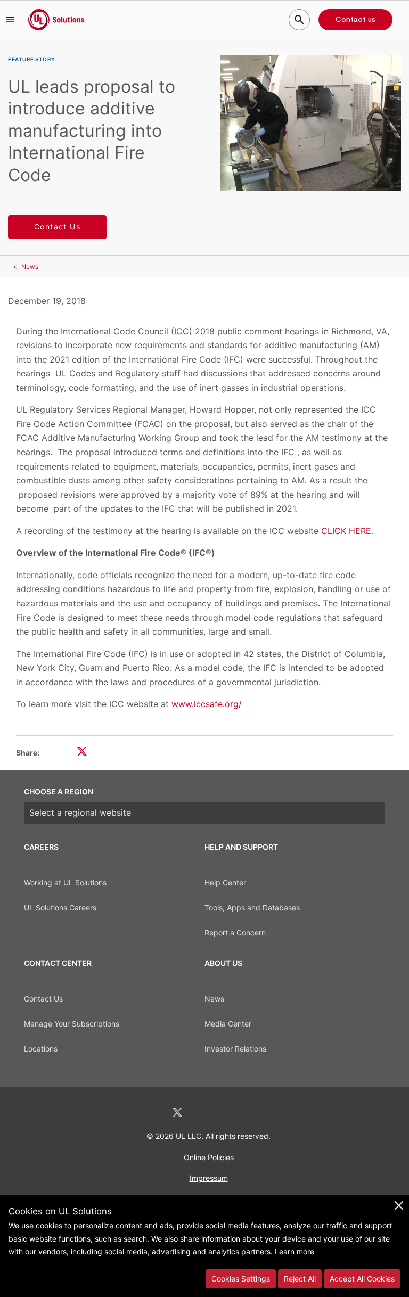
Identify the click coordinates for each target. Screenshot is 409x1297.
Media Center (227, 1023)
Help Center (225, 882)
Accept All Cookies (362, 1278)
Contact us (355, 19)
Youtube (260, 1112)
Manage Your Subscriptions (71, 1023)
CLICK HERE (346, 531)
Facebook (205, 1112)
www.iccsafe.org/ (206, 704)
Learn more (294, 1251)
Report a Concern (235, 932)
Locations (41, 1048)
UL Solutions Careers (60, 907)
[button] (10, 20)
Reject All (300, 1278)
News (29, 266)
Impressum (209, 1178)
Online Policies (209, 1157)
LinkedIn (149, 1112)
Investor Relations (235, 1048)
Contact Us (57, 226)
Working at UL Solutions (65, 882)
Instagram (232, 1112)
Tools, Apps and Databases (252, 907)
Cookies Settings (240, 1278)
